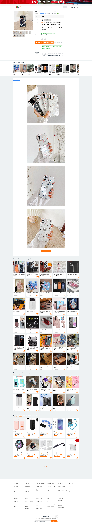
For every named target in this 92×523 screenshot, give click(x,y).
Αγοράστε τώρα (39, 42)
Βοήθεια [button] (68, 4)
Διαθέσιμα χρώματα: (36, 19)
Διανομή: (36, 34)
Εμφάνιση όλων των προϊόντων (17, 374)
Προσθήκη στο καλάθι (48, 42)
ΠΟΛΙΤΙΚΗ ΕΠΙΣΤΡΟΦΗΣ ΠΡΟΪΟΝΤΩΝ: (37, 53)
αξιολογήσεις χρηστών (43, 13)
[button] (14, 7)
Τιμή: (36, 16)
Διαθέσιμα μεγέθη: (37, 22)
